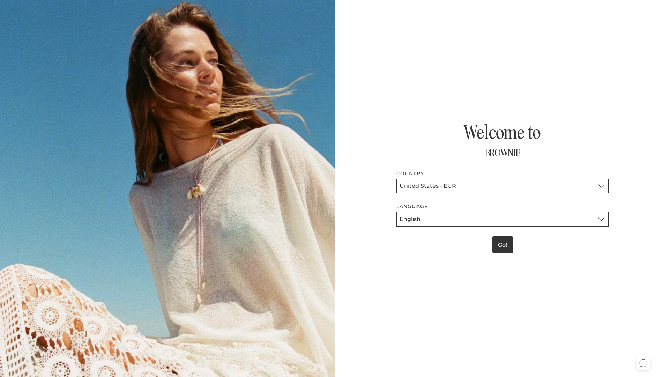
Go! (502, 245)
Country (410, 173)
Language (412, 206)
